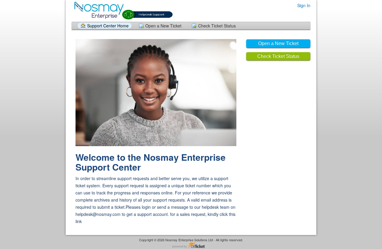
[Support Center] (122, 10)
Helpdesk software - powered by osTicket (191, 245)
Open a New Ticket (163, 26)
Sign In (303, 5)
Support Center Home (108, 26)
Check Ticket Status (217, 26)
